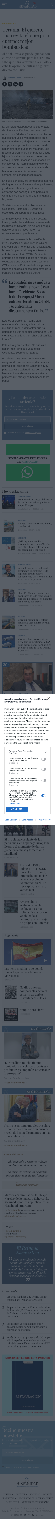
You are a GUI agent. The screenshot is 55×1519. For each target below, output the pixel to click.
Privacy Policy (44, 820)
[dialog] (27, 759)
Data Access (27, 820)
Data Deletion (11, 820)
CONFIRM (16, 809)
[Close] (49, 699)
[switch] (43, 759)
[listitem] (27, 752)
